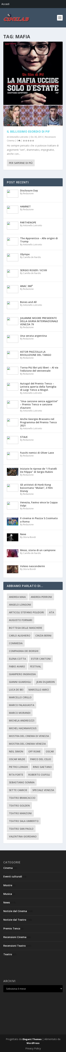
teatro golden (19, 805)
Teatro (7, 954)
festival (35, 666)
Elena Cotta (17, 658)
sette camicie (18, 790)
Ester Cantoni (41, 658)
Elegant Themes (32, 1039)
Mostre (7, 885)
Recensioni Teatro (14, 945)
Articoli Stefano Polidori (26, 612)
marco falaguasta (21, 705)
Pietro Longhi (18, 767)
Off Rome (34, 751)
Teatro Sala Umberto (24, 821)
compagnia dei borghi (23, 651)
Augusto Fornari (20, 620)
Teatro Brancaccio (22, 797)
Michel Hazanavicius (22, 728)
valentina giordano (23, 836)
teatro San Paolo (21, 828)
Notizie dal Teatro (14, 919)
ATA (51, 612)
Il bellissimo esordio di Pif (28, 131)
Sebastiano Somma (21, 782)
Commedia (16, 643)
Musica (7, 894)
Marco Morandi (19, 712)
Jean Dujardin (45, 682)
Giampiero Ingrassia (22, 674)
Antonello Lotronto (18, 136)
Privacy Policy (33, 1048)
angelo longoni (20, 604)
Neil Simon (16, 751)
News (6, 902)
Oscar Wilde (17, 759)
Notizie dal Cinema (15, 911)
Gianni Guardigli (20, 682)
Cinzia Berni (43, 635)
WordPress (33, 1043)
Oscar (50, 751)
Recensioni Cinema (14, 937)
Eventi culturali (12, 876)
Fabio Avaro (17, 666)
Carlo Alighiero (19, 635)
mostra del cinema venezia (27, 743)
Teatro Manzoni (20, 813)
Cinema (8, 868)
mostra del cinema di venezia (29, 736)
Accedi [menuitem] (5, 3)
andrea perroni (41, 597)
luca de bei (16, 689)
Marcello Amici (39, 689)
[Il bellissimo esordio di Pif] (33, 84)
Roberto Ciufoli (39, 774)
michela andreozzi (21, 720)
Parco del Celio (40, 759)
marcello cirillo (20, 697)
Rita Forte (16, 774)
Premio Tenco (11, 928)
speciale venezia (43, 790)
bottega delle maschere (25, 627)
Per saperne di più (21, 163)
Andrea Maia (17, 597)
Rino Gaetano (42, 767)
